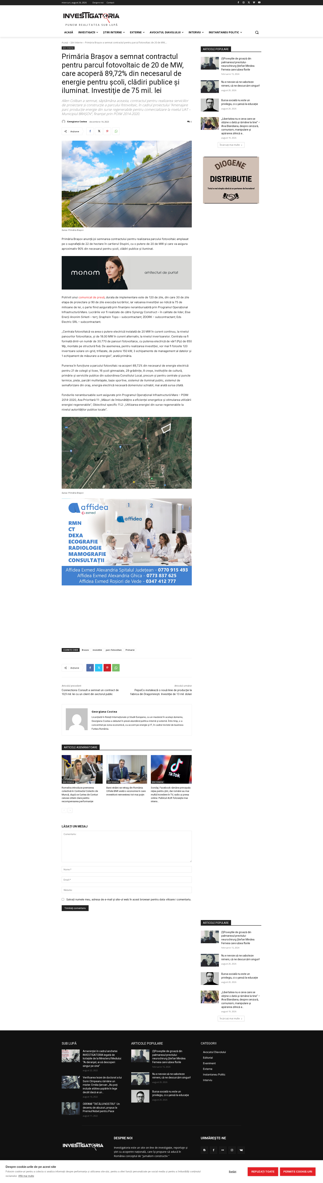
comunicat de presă (91, 297)
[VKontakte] (241, 1150)
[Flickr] (222, 1150)
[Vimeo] (254, 3)
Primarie (130, 649)
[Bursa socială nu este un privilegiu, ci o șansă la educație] (210, 105)
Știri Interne (76, 42)
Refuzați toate (263, 1171)
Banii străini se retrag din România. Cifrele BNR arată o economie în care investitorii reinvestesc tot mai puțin (126, 791)
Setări (232, 1171)
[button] (256, 32)
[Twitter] (249, 3)
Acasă (65, 42)
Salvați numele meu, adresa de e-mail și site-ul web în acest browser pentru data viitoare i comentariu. (128, 899)
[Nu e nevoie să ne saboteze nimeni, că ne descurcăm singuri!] (210, 86)
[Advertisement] (127, 617)
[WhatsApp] (116, 131)
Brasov (85, 649)
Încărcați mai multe (230, 144)
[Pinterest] (107, 131)
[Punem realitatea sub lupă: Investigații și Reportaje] (91, 17)
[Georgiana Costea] (64, 121)
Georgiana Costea (77, 121)
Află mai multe (26, 1176)
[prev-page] (64, 810)
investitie (97, 649)
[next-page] (70, 810)
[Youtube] (259, 3)
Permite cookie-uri (297, 1171)
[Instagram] (244, 3)
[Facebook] (238, 3)
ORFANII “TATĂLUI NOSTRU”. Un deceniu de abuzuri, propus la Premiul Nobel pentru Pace (101, 1107)
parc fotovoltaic (114, 649)
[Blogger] (204, 1150)
